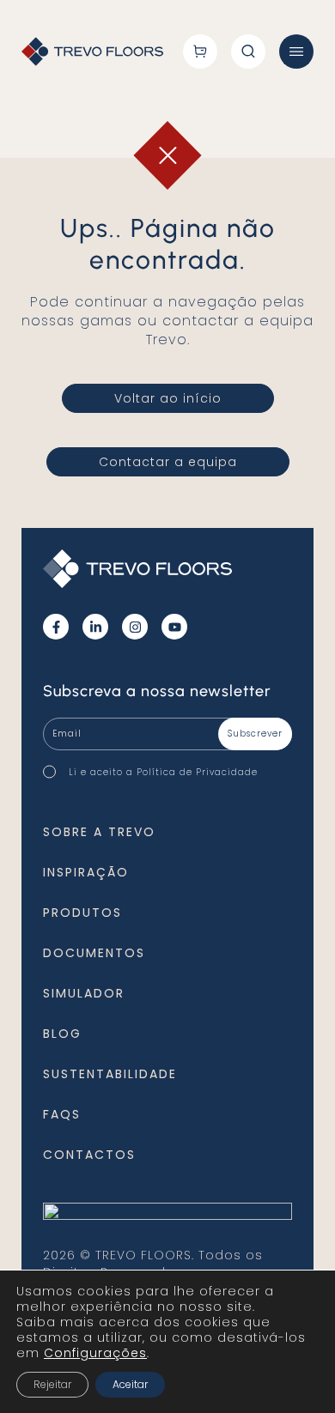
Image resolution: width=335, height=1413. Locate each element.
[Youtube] (174, 627)
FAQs (62, 1114)
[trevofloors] (92, 52)
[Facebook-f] (56, 627)
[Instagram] (135, 627)
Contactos (89, 1154)
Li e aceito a (167, 771)
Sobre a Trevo (99, 831)
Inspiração (86, 872)
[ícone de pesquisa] (248, 51)
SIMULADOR (84, 993)
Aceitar (130, 1384)
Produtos (82, 912)
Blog (62, 1033)
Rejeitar (52, 1384)
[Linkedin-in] (95, 627)
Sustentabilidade (110, 1073)
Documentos (94, 952)
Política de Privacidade (197, 772)
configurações (95, 1353)
